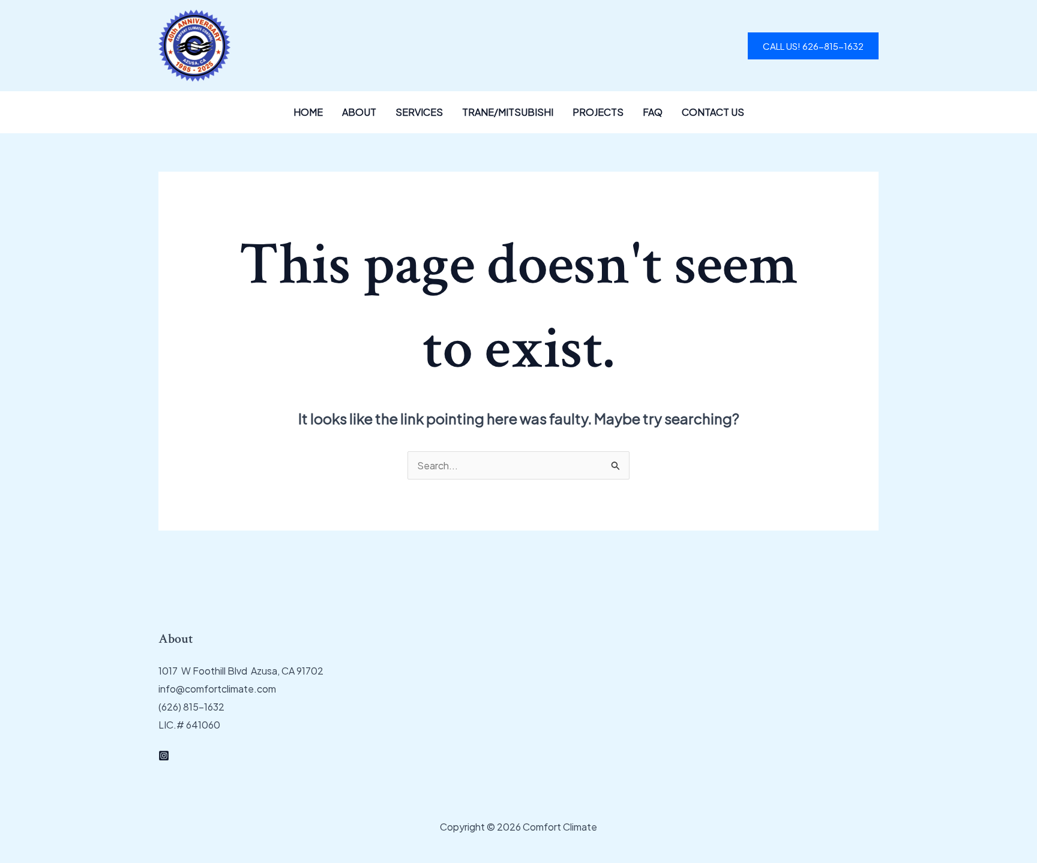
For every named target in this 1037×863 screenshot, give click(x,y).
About (359, 112)
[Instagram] (163, 755)
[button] (813, 45)
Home (308, 112)
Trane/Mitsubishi (507, 112)
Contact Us (713, 112)
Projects (598, 112)
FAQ (653, 112)
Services (419, 112)
